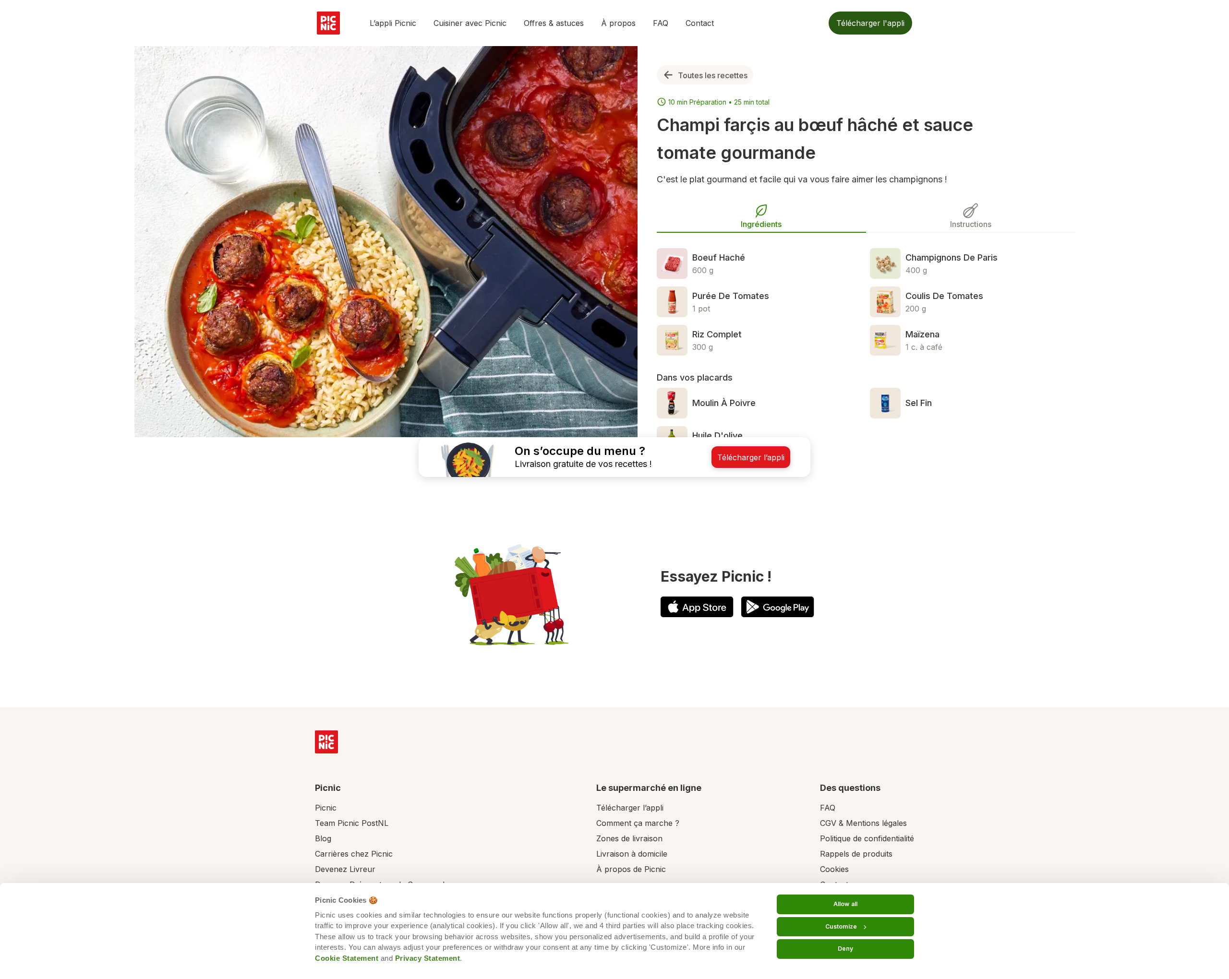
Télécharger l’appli (629, 807)
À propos (618, 23)
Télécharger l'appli (870, 23)
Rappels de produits (856, 854)
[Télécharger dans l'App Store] (697, 607)
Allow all (845, 903)
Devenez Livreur (345, 869)
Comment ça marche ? (637, 823)
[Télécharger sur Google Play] (777, 607)
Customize (841, 926)
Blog (323, 838)
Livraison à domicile (631, 854)
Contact (700, 23)
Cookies (834, 869)
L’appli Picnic (393, 23)
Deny (845, 948)
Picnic (326, 807)
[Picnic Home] (326, 741)
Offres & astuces (554, 23)
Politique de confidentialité (867, 838)
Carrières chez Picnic (354, 854)
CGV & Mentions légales (863, 823)
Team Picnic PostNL (351, 823)
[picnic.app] (328, 23)
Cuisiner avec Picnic (470, 23)
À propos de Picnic (631, 869)
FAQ (660, 23)
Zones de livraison (629, 838)
